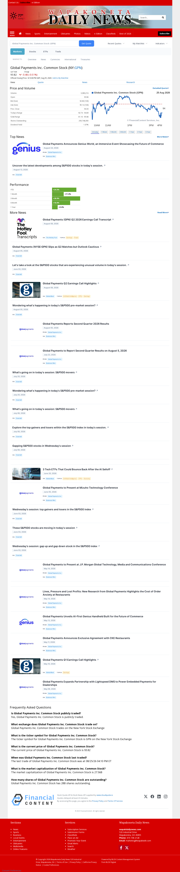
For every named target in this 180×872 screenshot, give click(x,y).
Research (130, 82)
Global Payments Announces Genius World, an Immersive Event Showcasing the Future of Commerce (103, 143)
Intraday (95, 132)
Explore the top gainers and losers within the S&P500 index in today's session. (60, 427)
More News (162, 136)
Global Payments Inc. (55, 152)
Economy (87, 478)
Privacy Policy (98, 801)
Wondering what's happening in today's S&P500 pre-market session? (55, 305)
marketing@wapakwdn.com (138, 840)
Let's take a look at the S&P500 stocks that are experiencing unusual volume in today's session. (70, 265)
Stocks (32, 51)
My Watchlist (138, 43)
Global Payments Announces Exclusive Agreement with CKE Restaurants (86, 638)
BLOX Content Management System (126, 859)
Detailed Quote (160, 88)
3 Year (139, 132)
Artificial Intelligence (70, 296)
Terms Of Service (115, 801)
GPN (78, 67)
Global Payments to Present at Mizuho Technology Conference (80, 487)
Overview (32, 59)
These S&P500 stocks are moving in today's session (45, 527)
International (70, 59)
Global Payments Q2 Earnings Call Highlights (71, 283)
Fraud (76, 237)
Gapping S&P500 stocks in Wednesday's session (43, 445)
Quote (41, 82)
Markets (17, 51)
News (43, 59)
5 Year (148, 132)
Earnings (69, 237)
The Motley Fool (51, 237)
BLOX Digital (111, 862)
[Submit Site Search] (163, 17)
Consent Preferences (11, 870)
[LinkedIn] (159, 800)
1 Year (131, 132)
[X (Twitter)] (146, 800)
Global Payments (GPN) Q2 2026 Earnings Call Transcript (78, 219)
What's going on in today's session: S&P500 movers (44, 372)
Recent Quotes (114, 43)
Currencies (55, 59)
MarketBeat (50, 296)
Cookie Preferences (51, 865)
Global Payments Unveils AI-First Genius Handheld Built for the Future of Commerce (93, 616)
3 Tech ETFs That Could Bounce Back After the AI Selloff (78, 469)
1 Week (104, 132)
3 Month (123, 132)
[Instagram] (165, 800)
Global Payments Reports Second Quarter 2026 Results (76, 323)
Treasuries (85, 59)
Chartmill (19, 174)
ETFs (45, 51)
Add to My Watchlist (60, 78)
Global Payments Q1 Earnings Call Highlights (71, 659)
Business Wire (50, 156)
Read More (162, 212)
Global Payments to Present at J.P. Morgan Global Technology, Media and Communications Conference (104, 564)
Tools (58, 51)
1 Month (113, 132)
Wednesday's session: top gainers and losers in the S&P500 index (53, 509)
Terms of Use (62, 862)
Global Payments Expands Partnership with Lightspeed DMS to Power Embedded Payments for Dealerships (99, 683)
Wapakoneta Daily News (60, 859)
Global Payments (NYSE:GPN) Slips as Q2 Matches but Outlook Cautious (57, 246)
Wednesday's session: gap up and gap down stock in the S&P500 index (56, 546)
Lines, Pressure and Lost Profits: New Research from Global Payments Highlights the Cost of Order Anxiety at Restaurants (102, 593)
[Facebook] (152, 800)
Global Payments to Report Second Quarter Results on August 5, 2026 (85, 350)
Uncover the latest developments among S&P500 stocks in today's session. (59, 165)
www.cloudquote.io (105, 795)
